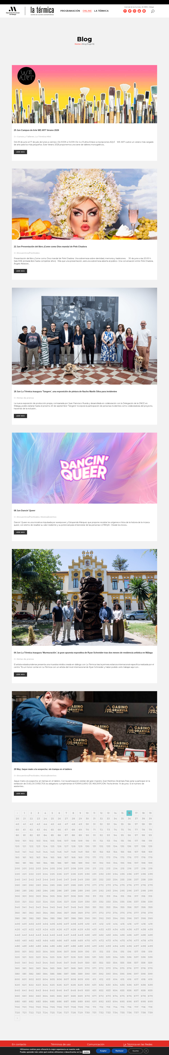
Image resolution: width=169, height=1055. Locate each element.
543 (38, 962)
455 (122, 935)
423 (38, 929)
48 (73, 824)
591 (94, 973)
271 (94, 885)
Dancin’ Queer (28, 510)
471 (94, 940)
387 (66, 918)
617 (136, 979)
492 (101, 946)
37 (136, 818)
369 (80, 912)
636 (129, 984)
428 (73, 929)
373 (108, 912)
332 (101, 901)
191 (94, 863)
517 (136, 951)
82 (31, 835)
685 (52, 1001)
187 (66, 863)
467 (66, 940)
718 (143, 1007)
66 (59, 829)
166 (59, 857)
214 (115, 868)
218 (143, 868)
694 (115, 1001)
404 (45, 923)
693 (108, 1001)
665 (52, 996)
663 (38, 996)
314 (115, 896)
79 (150, 829)
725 (52, 1012)
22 (31, 818)
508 (73, 951)
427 (66, 929)
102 (31, 840)
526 (59, 957)
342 (31, 907)
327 (66, 901)
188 (73, 863)
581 (24, 973)
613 (108, 979)
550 (87, 962)
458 (143, 935)
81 (24, 835)
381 (24, 918)
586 (59, 973)
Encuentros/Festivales (28, 253)
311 (94, 896)
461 (24, 940)
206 (59, 868)
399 (150, 918)
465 (52, 940)
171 (94, 857)
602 (31, 979)
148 (73, 851)
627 (66, 984)
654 (115, 990)
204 (45, 868)
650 (87, 990)
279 (150, 885)
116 (129, 840)
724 (45, 1012)
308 (73, 896)
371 (94, 912)
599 (150, 973)
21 (24, 818)
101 (24, 840)
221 (24, 874)
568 (73, 968)
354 (115, 907)
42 (31, 824)
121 (24, 846)
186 (59, 863)
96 (129, 835)
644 (45, 990)
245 (52, 879)
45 (52, 824)
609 (80, 979)
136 (129, 846)
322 (31, 901)
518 (143, 951)
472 (101, 940)
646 (59, 990)
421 (24, 929)
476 (129, 940)
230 (87, 874)
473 (108, 940)
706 (59, 1007)
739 (150, 1012)
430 (87, 929)
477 (136, 940)
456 (129, 935)
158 (143, 851)
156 (129, 851)
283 (38, 890)
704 (45, 1007)
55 (122, 824)
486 (59, 946)
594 (115, 973)
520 (17, 957)
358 (143, 907)
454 (115, 935)
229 (80, 874)
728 (73, 1012)
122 (31, 846)
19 (150, 813)
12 (101, 813)
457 (136, 935)
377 (136, 912)
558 (143, 962)
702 (31, 1007)
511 (94, 951)
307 (66, 896)
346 (59, 907)
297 (136, 890)
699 (150, 1001)
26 (59, 818)
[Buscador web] (152, 11)
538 (143, 957)
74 (115, 829)
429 (80, 929)
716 (129, 1007)
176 (129, 857)
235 (122, 874)
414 (115, 923)
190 (87, 863)
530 (87, 957)
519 (150, 951)
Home (77, 44)
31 (94, 818)
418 (143, 923)
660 (17, 996)
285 (52, 890)
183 (38, 863)
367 (66, 912)
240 (17, 879)
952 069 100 (161, 6)
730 (87, 1012)
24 (45, 818)
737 (136, 1012)
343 (38, 907)
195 (122, 863)
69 (80, 829)
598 (143, 973)
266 (59, 885)
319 (150, 896)
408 (73, 923)
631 (94, 984)
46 (59, 824)
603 (38, 979)
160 (17, 857)
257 (136, 879)
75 (122, 829)
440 (17, 935)
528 (73, 957)
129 (80, 846)
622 (31, 984)
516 (129, 951)
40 (17, 824)
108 (73, 840)
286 (59, 890)
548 (73, 962)
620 (17, 984)
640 (17, 990)
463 (38, 940)
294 (115, 890)
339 (150, 901)
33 (108, 818)
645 (52, 990)
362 (31, 912)
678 (143, 996)
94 (115, 835)
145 (52, 851)
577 (136, 968)
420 (17, 929)
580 (17, 973)
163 (38, 857)
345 (52, 907)
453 (108, 935)
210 (87, 868)
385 (52, 918)
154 (115, 851)
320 (17, 901)
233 (108, 874)
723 (38, 1012)
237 (136, 874)
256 (129, 879)
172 (101, 857)
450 (87, 935)
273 (108, 885)
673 (108, 996)
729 (80, 1012)
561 (24, 968)
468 (73, 940)
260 (17, 885)
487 (66, 946)
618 (143, 979)
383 (38, 918)
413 (108, 923)
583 (38, 973)
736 (129, 1012)
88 (73, 835)
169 (80, 857)
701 (24, 1007)
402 (31, 923)
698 (143, 1001)
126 (59, 846)
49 (80, 824)
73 (108, 829)
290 (87, 890)
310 (87, 896)
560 (17, 968)
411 (94, 923)
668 (73, 996)
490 (87, 946)
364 (45, 912)
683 (38, 1001)
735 (122, 1012)
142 (31, 851)
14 (115, 813)
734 (115, 1012)
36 (129, 818)
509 (80, 951)
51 (94, 824)
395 (122, 918)
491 (94, 946)
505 (52, 951)
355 (122, 907)
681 (24, 1001)
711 (94, 1007)
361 (24, 912)
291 (94, 890)
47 (66, 824)
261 (24, 885)
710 (87, 1007)
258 (143, 879)
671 (94, 996)
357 (136, 907)
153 (108, 851)
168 (73, 857)
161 (24, 857)
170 (87, 857)
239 (150, 874)
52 (101, 824)
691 (94, 1001)
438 (143, 929)
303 (38, 896)
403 (38, 923)
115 (122, 840)
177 (136, 857)
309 (80, 896)
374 (115, 912)
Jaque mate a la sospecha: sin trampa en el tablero (46, 769)
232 (101, 874)
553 (108, 962)
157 (136, 851)
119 (150, 840)
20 (17, 818)
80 (17, 835)
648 (73, 990)
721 (24, 1012)
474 (115, 940)
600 (17, 979)
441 (24, 935)
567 (66, 968)
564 (45, 968)
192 (101, 863)
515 (122, 951)
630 (87, 984)
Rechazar (119, 1051)
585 (52, 973)
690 (87, 1001)
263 (38, 885)
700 (17, 1007)
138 (143, 846)
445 (52, 935)
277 (136, 885)
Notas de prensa (25, 398)
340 (17, 907)
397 (136, 918)
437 (136, 929)
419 (150, 923)
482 (31, 946)
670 (87, 996)
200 (17, 868)
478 (143, 940)
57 (136, 824)
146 (59, 851)
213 (108, 868)
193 (108, 863)
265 (52, 885)
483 (38, 946)
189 (80, 863)
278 (143, 885)
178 (143, 857)
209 (80, 868)
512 (101, 951)
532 (101, 957)
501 (24, 951)
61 (24, 829)
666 (59, 996)
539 (150, 957)
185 (52, 863)
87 (66, 835)
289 (80, 890)
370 (87, 912)
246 (59, 879)
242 (31, 879)
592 (101, 973)
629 (80, 984)
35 (122, 818)
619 (150, 979)
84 (45, 835)
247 (66, 879)
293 (108, 890)
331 (94, 901)
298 (143, 890)
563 (38, 968)
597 (136, 973)
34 (115, 818)
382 (31, 918)
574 (115, 968)
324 (45, 901)
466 (59, 940)
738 (143, 1012)
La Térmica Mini (43, 136)
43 (38, 824)
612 (101, 979)
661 (24, 996)
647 (66, 990)
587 (66, 973)
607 (66, 979)
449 (80, 935)
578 (143, 968)
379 (150, 912)
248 (73, 879)
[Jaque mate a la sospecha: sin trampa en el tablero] (84, 726)
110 (87, 840)
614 (115, 979)
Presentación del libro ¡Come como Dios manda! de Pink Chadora (54, 246)
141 (24, 851)
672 (101, 996)
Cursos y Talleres (25, 136)
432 (101, 929)
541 (24, 962)
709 (80, 1007)
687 (66, 1001)
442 (31, 935)
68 (73, 829)
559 (150, 962)
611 (94, 979)
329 (80, 901)
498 (143, 946)
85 (52, 835)
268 (73, 885)
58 (143, 824)
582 (31, 973)
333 (108, 901)
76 (129, 829)
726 (59, 1012)
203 (38, 868)
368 (73, 912)
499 (150, 946)
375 (122, 912)
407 (66, 923)
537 (136, 957)
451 (94, 935)
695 (122, 1001)
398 (143, 918)
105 (52, 840)
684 (45, 1001)
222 (31, 874)
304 (45, 896)
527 (66, 957)
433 (108, 929)
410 (87, 923)
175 (122, 857)
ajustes (86, 1052)
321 (24, 901)
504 (45, 951)
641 (24, 990)
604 (45, 979)
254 (115, 879)
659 (150, 990)
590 (87, 973)
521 (24, 957)
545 (52, 962)
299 (150, 890)
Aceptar (103, 1051)
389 (80, 918)
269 (80, 885)
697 (136, 1001)
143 (38, 851)
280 (17, 890)
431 (94, 929)
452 (101, 935)
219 (150, 868)
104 (45, 840)
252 (101, 879)
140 (17, 851)
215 (122, 868)
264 (45, 885)
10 (87, 813)
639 (150, 984)
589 (80, 973)
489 (80, 946)
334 (115, 901)
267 (66, 885)
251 (94, 879)
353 (108, 907)
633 (108, 984)
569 (80, 968)
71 (94, 829)
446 (59, 935)
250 (87, 879)
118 (143, 840)
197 (136, 863)
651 (94, 990)
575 (122, 968)
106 (59, 840)
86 (59, 835)
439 (150, 929)
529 (80, 957)
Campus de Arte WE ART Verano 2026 (40, 130)
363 (38, 912)
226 (59, 874)
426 (59, 929)
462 (31, 940)
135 (122, 846)
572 (101, 968)
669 (80, 996)
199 (150, 863)
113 (108, 840)
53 (108, 824)
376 (129, 912)
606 (59, 979)
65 (52, 829)
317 (136, 896)
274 (115, 885)
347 (66, 907)
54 (115, 824)
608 (73, 979)
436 (129, 929)
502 (31, 951)
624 (45, 984)
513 (108, 951)
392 (101, 918)
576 (129, 968)
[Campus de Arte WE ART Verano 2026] (84, 94)
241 (24, 879)
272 (101, 885)
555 (122, 962)
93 (108, 835)
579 (150, 968)
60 (17, 829)
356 (129, 907)
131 (94, 846)
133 (108, 846)
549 (80, 962)
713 (108, 1007)
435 (122, 929)
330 (87, 901)
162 (31, 857)
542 (31, 962)
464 (45, 940)
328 (73, 901)
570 (87, 968)
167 (66, 857)
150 (87, 851)
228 (73, 874)
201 (24, 868)
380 (17, 918)
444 (45, 935)
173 (108, 857)
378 (143, 912)
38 (143, 818)
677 (136, 996)
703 (38, 1007)
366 (59, 912)
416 (129, 923)
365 (52, 912)
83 (38, 835)
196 (129, 863)
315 (122, 896)
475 (122, 940)
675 (122, 996)
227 (66, 874)
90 (87, 835)
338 (143, 901)
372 (101, 912)
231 (94, 874)
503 (38, 951)
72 (101, 829)
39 (150, 818)
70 (87, 829)
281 (24, 890)
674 (115, 996)
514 (115, 951)
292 (101, 890)
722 (31, 1012)
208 (73, 868)
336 (129, 901)
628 (73, 984)
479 (150, 940)
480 (17, 946)
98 (143, 835)
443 (38, 935)
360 (17, 912)
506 (59, 951)
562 (31, 968)
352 (101, 907)
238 (143, 874)
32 (101, 818)
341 (24, 907)
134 (115, 846)
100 (17, 840)
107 (66, 840)
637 (136, 984)
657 (136, 990)
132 (101, 846)
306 (59, 896)
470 (87, 940)
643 (38, 990)
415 (122, 923)
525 (52, 957)
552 (101, 962)
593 (108, 973)
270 (87, 885)
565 (52, 968)
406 (59, 923)
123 (38, 846)
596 (129, 973)
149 (80, 851)
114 (115, 840)
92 (101, 835)
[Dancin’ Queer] (84, 468)
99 (150, 835)
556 (129, 962)
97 (136, 835)
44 (45, 824)
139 (150, 846)
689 (80, 1001)
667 (66, 996)
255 (122, 879)
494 (115, 946)
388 (73, 918)
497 (136, 946)
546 (59, 962)
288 (73, 890)
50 (87, 824)
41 (24, 824)
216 (129, 868)
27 (66, 818)
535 (122, 957)
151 (94, 851)
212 (101, 868)
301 (24, 896)
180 (17, 863)
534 (115, 957)
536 (129, 957)
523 (38, 957)
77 (136, 829)
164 (45, 857)
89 (80, 835)
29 (80, 818)
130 (87, 846)
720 (17, 1012)
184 (45, 863)
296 (129, 890)
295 (122, 890)
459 (150, 935)
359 (150, 907)
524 (45, 957)
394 (115, 918)
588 (73, 973)
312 (101, 896)
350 (87, 907)
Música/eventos (48, 517)
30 (87, 818)
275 (122, 885)
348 (73, 907)
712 (101, 1007)
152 (101, 851)
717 (136, 1007)
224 (45, 874)
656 (129, 990)
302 (31, 896)
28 (73, 818)
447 (66, 935)
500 (17, 951)
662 (31, 996)
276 (129, 885)
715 (122, 1007)
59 (150, 824)
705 (52, 1007)
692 (101, 1001)
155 (122, 851)
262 (31, 885)
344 (45, 907)
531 (94, 957)
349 (80, 907)
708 (73, 1007)
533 (108, 957)
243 (38, 879)
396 (129, 918)
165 (52, 857)
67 (66, 829)
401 (24, 923)
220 (17, 874)
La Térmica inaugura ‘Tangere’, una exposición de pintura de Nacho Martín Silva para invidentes (69, 391)
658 (143, 990)
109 (80, 840)
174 (115, 857)
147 (66, 851)
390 (87, 918)
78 (143, 829)
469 (80, 940)
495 (122, 946)
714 (115, 1007)
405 (52, 923)
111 (94, 840)
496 (129, 946)
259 (150, 879)
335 (122, 901)
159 (150, 851)
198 (143, 863)
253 (108, 879)
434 (115, 929)
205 (52, 868)
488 (73, 946)
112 (101, 840)
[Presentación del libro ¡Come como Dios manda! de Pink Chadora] (84, 204)
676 (129, 996)
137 (136, 846)
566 (59, 968)
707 (66, 1007)
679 (150, 996)
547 (66, 962)
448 (73, 935)
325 (52, 901)
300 (17, 896)
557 (136, 962)
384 (45, 918)
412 (101, 923)
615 (122, 979)
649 (80, 990)
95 (122, 835)
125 (52, 846)
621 (24, 984)
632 (101, 984)
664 (45, 996)
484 (45, 946)
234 (115, 874)
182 (31, 863)
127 (66, 846)
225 (52, 874)
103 (38, 840)
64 (45, 829)
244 (45, 879)
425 (52, 929)
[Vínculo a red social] (125, 11)
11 (94, 813)
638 (143, 984)
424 (45, 929)
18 (143, 813)
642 (31, 990)
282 (31, 890)
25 (52, 818)
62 (31, 829)
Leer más (20, 152)
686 (59, 1001)
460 (17, 940)
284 (45, 890)
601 (24, 979)
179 (150, 857)
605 (52, 979)
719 (150, 1007)
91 (94, 835)
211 (94, 868)
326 (59, 901)
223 (38, 874)
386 (59, 918)
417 (136, 923)
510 (87, 951)
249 (80, 879)
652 (101, 990)
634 (115, 984)
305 (52, 896)
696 (129, 1001)
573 (108, 968)
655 (122, 990)
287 (66, 890)
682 (31, 1001)
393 (108, 918)
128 (73, 846)
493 (108, 946)
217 (136, 868)
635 (122, 984)
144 (45, 851)
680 (17, 1001)
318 (143, 896)
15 (122, 813)
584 (45, 973)
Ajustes (135, 1051)
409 (80, 923)
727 (66, 1012)
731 (94, 1012)
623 (38, 984)
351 (94, 907)
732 (101, 1012)
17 (136, 813)
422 (31, 929)
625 (52, 984)
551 (94, 962)
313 (108, 896)
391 (94, 918)
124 (45, 846)
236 (129, 874)
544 (45, 962)
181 (24, 863)
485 (52, 946)
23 (38, 818)
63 (38, 829)
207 (66, 868)
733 (108, 1012)
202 (31, 868)
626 (59, 984)
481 (24, 946)
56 (129, 824)
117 (136, 840)
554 (115, 962)
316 (129, 896)
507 (66, 951)
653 (108, 990)
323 (38, 901)
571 (94, 968)
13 (108, 813)
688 (73, 1001)
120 (17, 846)
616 (129, 979)
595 (122, 973)
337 (136, 901)
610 (87, 979)
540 (17, 962)
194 (115, 863)
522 (31, 957)
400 (17, 923)
